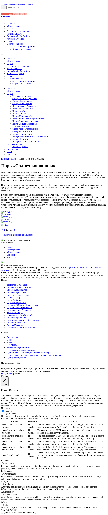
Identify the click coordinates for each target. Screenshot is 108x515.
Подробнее (6, 373)
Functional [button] (6, 460)
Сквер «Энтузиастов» (22, 134)
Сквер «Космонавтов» (23, 101)
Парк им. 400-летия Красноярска (28, 119)
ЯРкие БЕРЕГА (14, 34)
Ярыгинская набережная (24, 106)
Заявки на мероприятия (23, 46)
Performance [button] (6, 471)
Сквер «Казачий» (20, 139)
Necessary (9, 411)
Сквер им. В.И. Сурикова (24, 98)
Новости (11, 23)
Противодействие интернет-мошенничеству (28, 352)
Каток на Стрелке (15, 39)
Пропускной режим (16, 357)
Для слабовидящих (17, 14)
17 (12, 230)
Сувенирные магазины (18, 31)
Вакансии (11, 255)
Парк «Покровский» (22, 116)
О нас (9, 41)
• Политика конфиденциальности (17, 235)
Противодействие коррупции (21, 350)
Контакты (6, 16)
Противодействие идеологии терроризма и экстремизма (34, 355)
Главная (5, 159)
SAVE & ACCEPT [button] (9, 510)
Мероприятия (13, 250)
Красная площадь (20, 126)
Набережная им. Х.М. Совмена (27, 141)
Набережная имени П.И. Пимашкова (30, 136)
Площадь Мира (19, 111)
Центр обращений (15, 44)
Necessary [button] (5, 408)
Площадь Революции (22, 108)
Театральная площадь (22, 96)
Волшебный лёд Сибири (18, 36)
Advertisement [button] (7, 492)
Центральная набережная (24, 124)
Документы (12, 149)
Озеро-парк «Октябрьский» (25, 129)
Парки (10, 28)
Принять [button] (16, 373)
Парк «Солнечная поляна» (25, 121)
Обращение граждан (22, 49)
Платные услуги (14, 144)
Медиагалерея (13, 26)
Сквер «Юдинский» (22, 131)
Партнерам (12, 345)
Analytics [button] (5, 481)
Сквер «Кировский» (22, 103)
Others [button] (4, 502)
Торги (10, 342)
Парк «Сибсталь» (20, 113)
